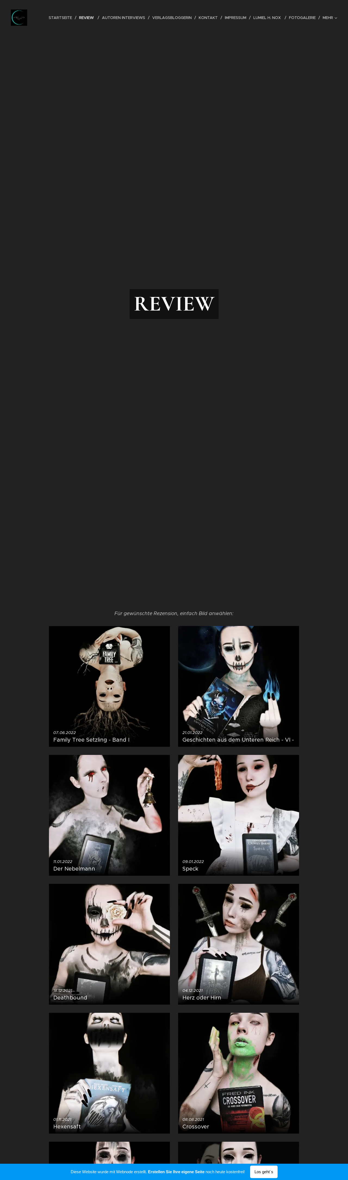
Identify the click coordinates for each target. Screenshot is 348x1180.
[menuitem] (61, 17)
